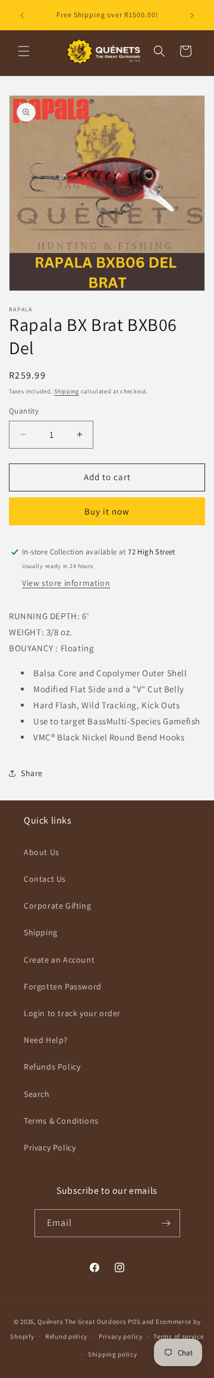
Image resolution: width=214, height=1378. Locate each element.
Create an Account (59, 959)
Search (37, 1094)
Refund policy (66, 1336)
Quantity (24, 411)
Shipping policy (112, 1354)
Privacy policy (121, 1336)
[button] (24, 51)
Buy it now (107, 511)
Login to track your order (72, 1013)
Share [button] (32, 773)
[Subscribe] (166, 1223)
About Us (41, 852)
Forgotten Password (63, 986)
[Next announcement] (192, 15)
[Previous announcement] (22, 15)
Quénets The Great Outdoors (81, 1321)
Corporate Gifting (57, 905)
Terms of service (178, 1336)
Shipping (66, 391)
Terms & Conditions (61, 1120)
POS (134, 1321)
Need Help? (46, 1040)
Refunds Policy (52, 1066)
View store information (66, 583)
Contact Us (45, 879)
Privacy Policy (49, 1147)
